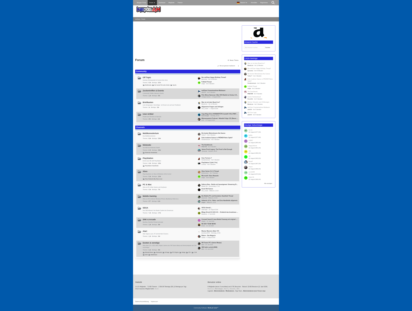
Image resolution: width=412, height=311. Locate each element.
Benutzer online (214, 282)
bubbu (250, 135)
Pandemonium (252, 83)
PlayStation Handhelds (151, 166)
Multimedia (148, 85)
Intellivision (154, 254)
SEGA (145, 208)
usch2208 (252, 172)
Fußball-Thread (206, 82)
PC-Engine (175, 252)
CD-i (189, 252)
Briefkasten (148, 102)
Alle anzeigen (268, 183)
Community (141, 71)
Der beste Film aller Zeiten (162, 85)
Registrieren (264, 2)
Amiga (183, 252)
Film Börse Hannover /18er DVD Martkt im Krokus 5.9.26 (219, 95)
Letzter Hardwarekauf (254, 97)
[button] (242, 2)
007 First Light (252, 112)
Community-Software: (206, 308)
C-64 (195, 252)
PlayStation (148, 158)
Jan (250, 151)
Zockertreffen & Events (153, 91)
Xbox (145, 171)
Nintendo (147, 145)
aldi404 (250, 109)
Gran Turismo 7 (206, 158)
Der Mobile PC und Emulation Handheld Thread (217, 196)
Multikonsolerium (151, 133)
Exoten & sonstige (151, 243)
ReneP (251, 161)
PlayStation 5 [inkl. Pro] (209, 162)
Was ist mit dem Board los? (210, 102)
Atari (145, 231)
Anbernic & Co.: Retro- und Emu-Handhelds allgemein (219, 200)
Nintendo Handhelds (151, 152)
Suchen (267, 47)
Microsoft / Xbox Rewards (210, 176)
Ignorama (250, 70)
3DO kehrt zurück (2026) (209, 247)
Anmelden (254, 2)
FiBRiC (251, 140)
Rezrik (157, 289)
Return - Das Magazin (208, 235)
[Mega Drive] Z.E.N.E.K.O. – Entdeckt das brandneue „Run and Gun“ (219, 212)
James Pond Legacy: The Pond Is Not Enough (216, 149)
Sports (174, 85)
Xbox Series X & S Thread (210, 171)
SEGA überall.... (206, 207)
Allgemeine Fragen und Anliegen (212, 106)
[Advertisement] (170, 40)
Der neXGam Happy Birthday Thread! (213, 77)
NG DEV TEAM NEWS (208, 224)
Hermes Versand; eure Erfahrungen (258, 102)
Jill (249, 156)
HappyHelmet (253, 145)
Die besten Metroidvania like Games (213, 133)
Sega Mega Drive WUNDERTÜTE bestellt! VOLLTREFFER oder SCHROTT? (219, 114)
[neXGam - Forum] (206, 9)
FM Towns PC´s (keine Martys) (211, 242)
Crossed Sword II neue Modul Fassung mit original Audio (219, 219)
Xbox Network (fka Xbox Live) (153, 179)
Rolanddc (233, 289)
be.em (250, 130)
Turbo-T (250, 76)
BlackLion (250, 65)
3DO (146, 254)
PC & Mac (147, 184)
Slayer (251, 167)
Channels (140, 127)
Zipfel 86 (251, 177)
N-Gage (167, 252)
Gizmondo (159, 252)
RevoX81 (250, 99)
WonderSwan (149, 252)
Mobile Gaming (150, 196)
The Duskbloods (206, 145)
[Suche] (273, 2)
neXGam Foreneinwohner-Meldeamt (213, 90)
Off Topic (147, 77)
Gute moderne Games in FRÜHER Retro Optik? (217, 137)
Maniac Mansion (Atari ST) (210, 231)
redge (249, 88)
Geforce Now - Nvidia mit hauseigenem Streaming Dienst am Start (219, 184)
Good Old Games (207, 189)
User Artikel (148, 114)
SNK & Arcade (149, 219)
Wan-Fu (226, 289)
